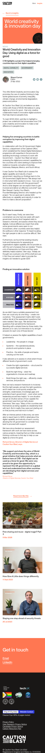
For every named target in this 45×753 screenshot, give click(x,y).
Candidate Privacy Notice (13, 726)
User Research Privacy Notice (15, 724)
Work (34, 3)
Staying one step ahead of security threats (22, 618)
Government (27, 68)
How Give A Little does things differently (21, 576)
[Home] (7, 3)
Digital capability (11, 68)
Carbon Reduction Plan (12, 729)
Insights (39, 3)
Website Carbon (26, 712)
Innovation (8, 72)
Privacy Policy (8, 722)
